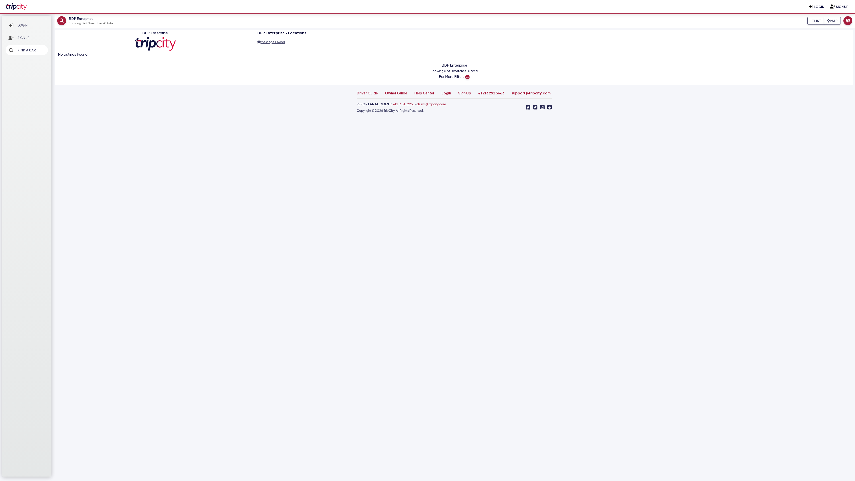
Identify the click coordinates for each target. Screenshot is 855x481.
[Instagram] (542, 107)
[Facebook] (528, 107)
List (817, 21)
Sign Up (24, 38)
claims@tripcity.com (431, 104)
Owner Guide (396, 93)
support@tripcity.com (531, 93)
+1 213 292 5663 (491, 93)
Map (833, 21)
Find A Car (27, 50)
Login (23, 25)
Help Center (424, 93)
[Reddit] (549, 107)
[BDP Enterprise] (16, 6)
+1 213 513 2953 (404, 104)
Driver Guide (367, 93)
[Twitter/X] (535, 107)
